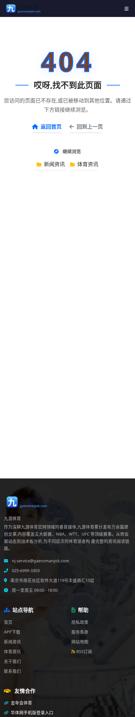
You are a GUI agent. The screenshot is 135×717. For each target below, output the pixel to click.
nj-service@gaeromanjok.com (40, 561)
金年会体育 (21, 703)
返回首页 (51, 126)
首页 (8, 622)
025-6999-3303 (25, 570)
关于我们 (12, 661)
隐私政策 (79, 622)
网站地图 (79, 642)
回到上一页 (90, 126)
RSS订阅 (84, 651)
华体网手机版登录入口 (31, 712)
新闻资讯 (54, 164)
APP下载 (12, 632)
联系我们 (12, 671)
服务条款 (79, 632)
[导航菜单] (126, 8)
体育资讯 (87, 164)
